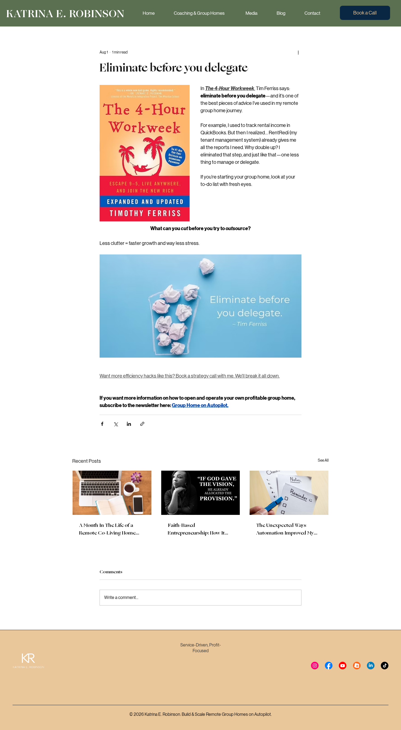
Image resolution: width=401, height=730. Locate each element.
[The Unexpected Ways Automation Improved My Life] (289, 493)
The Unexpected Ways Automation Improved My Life (285, 529)
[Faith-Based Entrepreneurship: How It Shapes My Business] (200, 493)
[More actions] (298, 52)
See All (323, 460)
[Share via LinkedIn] (128, 423)
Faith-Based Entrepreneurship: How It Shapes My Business (196, 529)
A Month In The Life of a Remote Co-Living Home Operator (107, 529)
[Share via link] (142, 423)
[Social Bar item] (315, 665)
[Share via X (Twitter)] (115, 423)
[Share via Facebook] (102, 423)
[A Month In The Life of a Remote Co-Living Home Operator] (112, 493)
